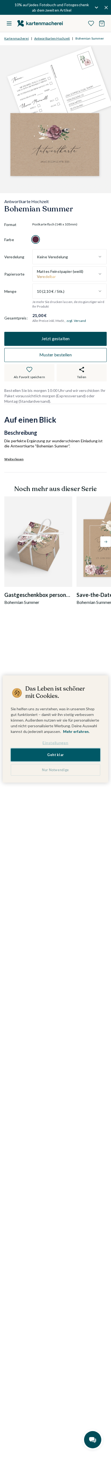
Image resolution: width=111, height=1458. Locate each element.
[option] (35, 239)
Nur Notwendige (55, 770)
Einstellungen (55, 742)
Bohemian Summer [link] (89, 38)
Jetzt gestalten (55, 338)
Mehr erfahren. (76, 731)
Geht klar (55, 755)
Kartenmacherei (16, 38)
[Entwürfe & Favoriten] (91, 23)
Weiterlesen (13, 459)
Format (10, 224)
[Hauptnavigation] (9, 23)
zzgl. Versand (76, 321)
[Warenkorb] (102, 23)
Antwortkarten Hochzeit (52, 38)
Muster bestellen (55, 354)
